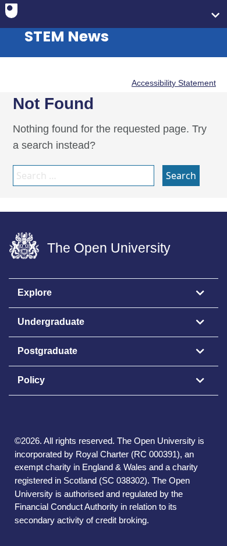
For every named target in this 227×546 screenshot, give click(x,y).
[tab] (113, 293)
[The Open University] (11, 13)
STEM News (66, 36)
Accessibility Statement (174, 83)
